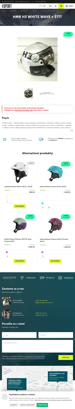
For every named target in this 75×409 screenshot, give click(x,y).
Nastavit (13, 405)
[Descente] (9, 277)
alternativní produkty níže (24, 110)
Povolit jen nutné (27, 405)
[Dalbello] (46, 278)
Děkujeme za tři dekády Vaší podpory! (56, 376)
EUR (40, 6)
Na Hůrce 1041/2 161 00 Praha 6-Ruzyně (15, 384)
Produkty (13, 11)
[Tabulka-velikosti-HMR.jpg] (46, 93)
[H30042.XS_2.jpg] (28, 93)
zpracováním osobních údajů (35, 356)
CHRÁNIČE (24, 11)
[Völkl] (65, 277)
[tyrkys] (42, 203)
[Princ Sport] (7, 6)
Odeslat (65, 357)
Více (71, 130)
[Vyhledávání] (50, 6)
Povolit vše (42, 405)
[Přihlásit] (55, 6)
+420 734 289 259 (40, 1)
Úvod (4, 11)
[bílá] (6, 197)
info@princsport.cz (24, 1)
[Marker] (28, 277)
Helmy (34, 11)
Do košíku (19, 206)
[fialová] (6, 252)
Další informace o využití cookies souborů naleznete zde (53, 400)
